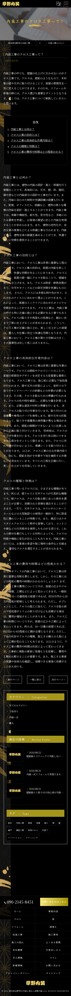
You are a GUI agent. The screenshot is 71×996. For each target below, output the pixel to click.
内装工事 (20, 823)
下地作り (13, 711)
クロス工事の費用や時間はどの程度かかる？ (37, 152)
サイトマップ (53, 973)
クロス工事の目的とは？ (25, 135)
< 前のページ (12, 679)
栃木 (10, 823)
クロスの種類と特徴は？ (25, 146)
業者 (30, 823)
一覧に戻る (35, 679)
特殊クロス (33, 830)
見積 (38, 823)
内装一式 (13, 717)
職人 (11, 723)
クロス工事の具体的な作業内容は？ (32, 140)
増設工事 (20, 830)
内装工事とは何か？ (23, 129)
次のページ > (58, 679)
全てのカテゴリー (18, 705)
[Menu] (66, 3)
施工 (46, 823)
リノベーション (15, 837)
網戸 (10, 830)
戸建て (45, 830)
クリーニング (32, 837)
